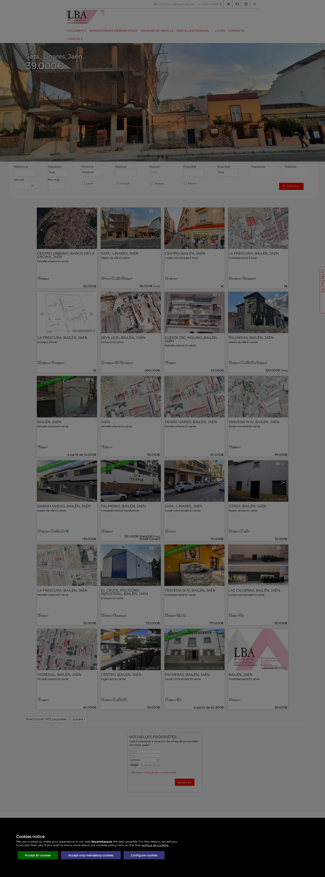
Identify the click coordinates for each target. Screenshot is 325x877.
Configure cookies (144, 855)
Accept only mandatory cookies (91, 855)
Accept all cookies (38, 855)
